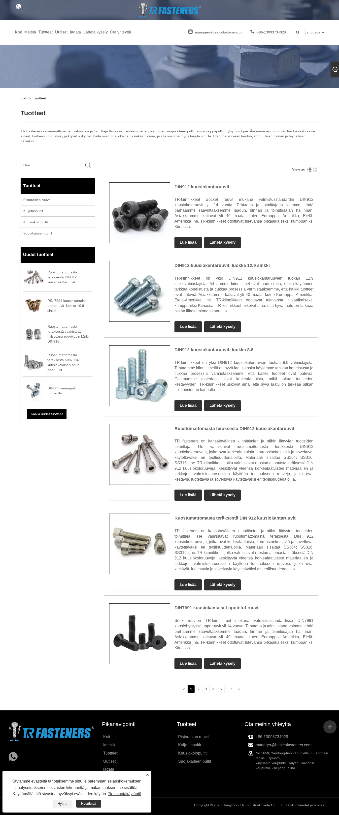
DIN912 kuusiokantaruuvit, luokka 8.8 (213, 349)
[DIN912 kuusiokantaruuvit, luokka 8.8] (139, 375)
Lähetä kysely (95, 32)
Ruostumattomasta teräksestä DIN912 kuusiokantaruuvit (234, 428)
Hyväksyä (88, 804)
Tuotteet (45, 32)
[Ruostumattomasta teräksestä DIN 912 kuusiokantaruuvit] (139, 544)
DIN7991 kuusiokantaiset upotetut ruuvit (217, 607)
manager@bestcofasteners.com (220, 32)
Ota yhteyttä (120, 32)
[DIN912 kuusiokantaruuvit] (139, 212)
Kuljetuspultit (33, 211)
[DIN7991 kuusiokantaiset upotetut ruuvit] (139, 633)
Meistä (30, 32)
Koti (18, 32)
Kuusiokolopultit (35, 222)
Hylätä (63, 804)
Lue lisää (188, 242)
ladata (75, 32)
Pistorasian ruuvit (36, 200)
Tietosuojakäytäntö (124, 794)
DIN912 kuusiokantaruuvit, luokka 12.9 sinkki (222, 265)
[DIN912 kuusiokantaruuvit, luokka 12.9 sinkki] (139, 291)
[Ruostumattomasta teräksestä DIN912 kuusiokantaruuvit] (139, 454)
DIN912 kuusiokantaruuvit (201, 186)
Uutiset (61, 32)
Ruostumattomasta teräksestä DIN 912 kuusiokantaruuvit (235, 518)
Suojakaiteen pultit (37, 233)
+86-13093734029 (271, 32)
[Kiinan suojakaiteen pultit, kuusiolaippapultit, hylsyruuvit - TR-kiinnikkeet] (170, 10)
